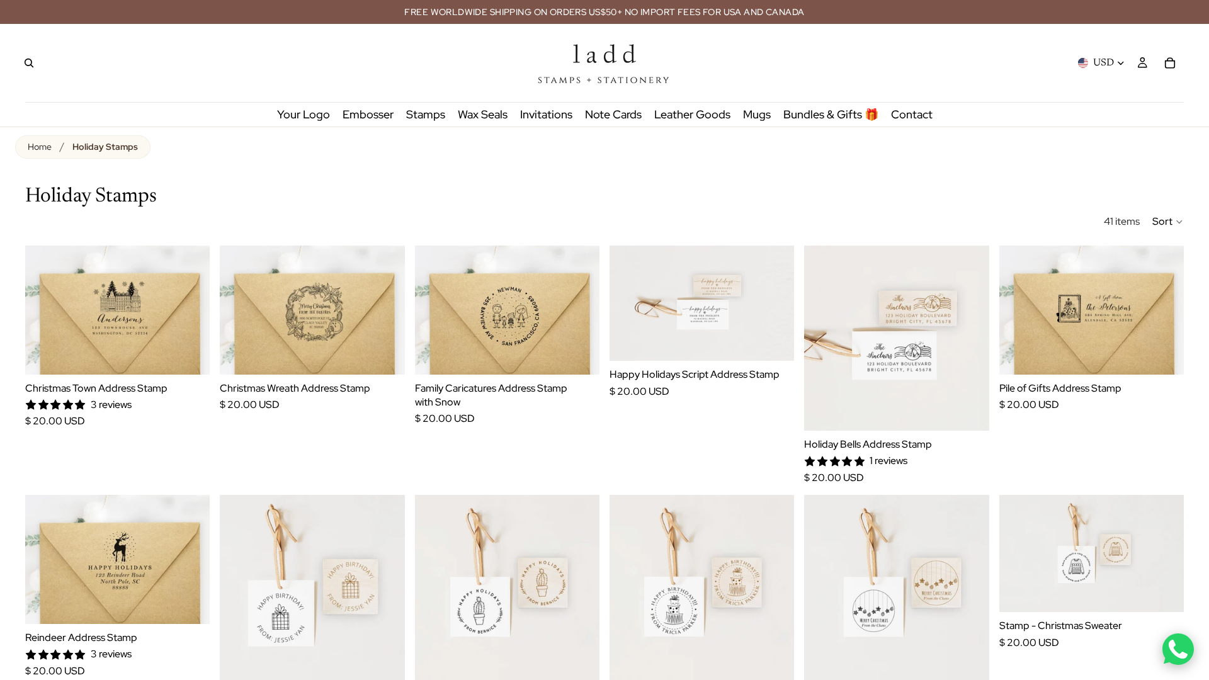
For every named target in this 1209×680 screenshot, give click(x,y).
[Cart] (1170, 63)
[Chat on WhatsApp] (1178, 649)
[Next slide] (191, 310)
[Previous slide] (44, 310)
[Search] (29, 63)
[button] (1168, 221)
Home (40, 146)
